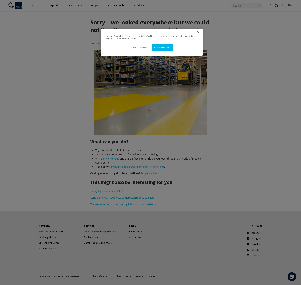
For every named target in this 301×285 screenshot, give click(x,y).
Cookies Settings (139, 47)
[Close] (198, 32)
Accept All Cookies (162, 47)
